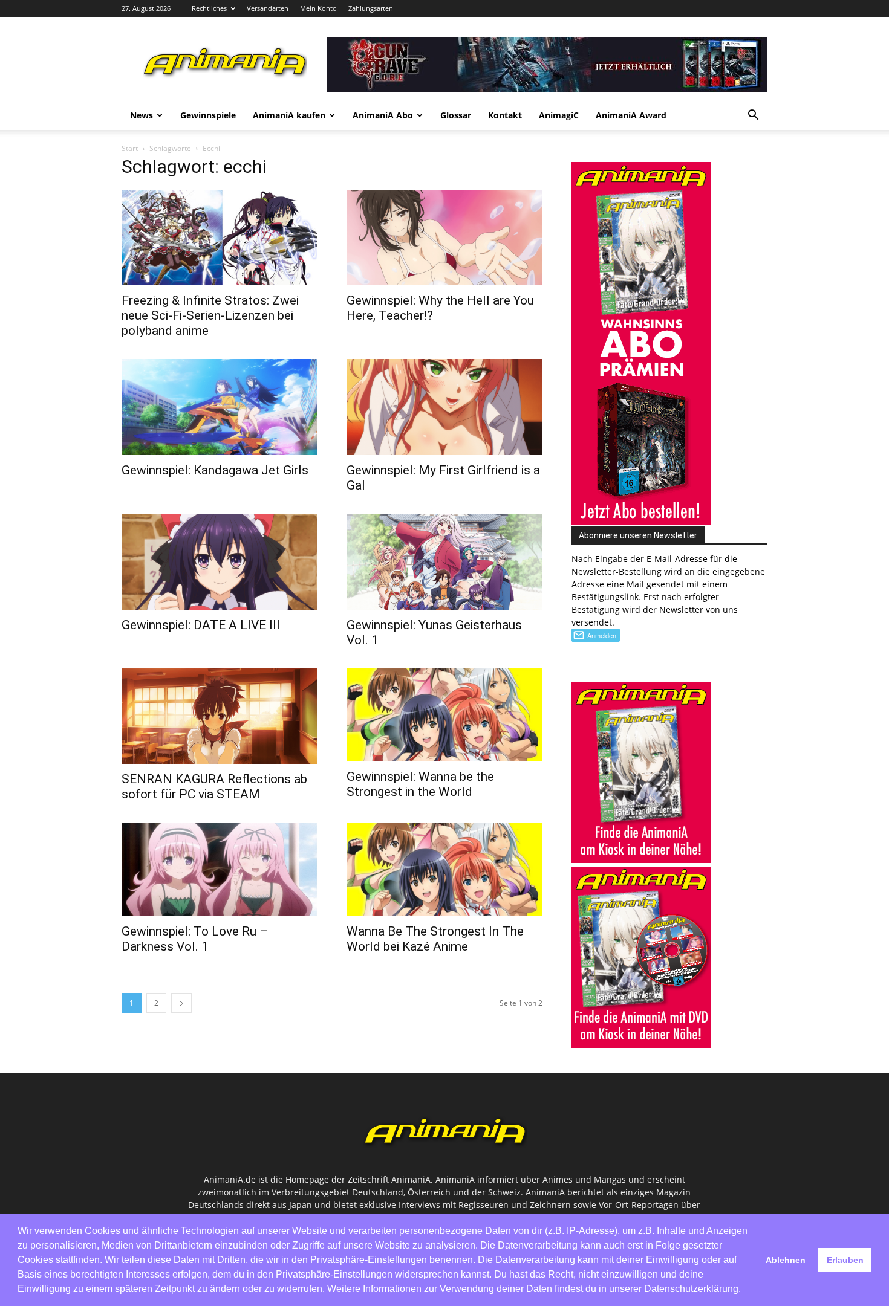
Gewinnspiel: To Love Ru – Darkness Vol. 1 (195, 939)
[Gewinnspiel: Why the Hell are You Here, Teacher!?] (444, 238)
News (141, 115)
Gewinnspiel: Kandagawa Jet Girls (215, 470)
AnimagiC (559, 115)
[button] (752, 116)
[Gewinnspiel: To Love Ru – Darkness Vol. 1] (220, 869)
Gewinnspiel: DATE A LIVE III (201, 625)
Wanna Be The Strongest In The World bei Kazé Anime (435, 939)
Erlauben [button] (845, 1260)
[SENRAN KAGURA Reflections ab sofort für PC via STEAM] (220, 716)
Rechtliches (209, 8)
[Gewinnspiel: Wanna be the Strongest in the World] (444, 714)
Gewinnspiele (208, 115)
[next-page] (181, 1003)
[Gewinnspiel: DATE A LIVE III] (220, 562)
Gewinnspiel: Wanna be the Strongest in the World (420, 784)
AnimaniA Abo (383, 115)
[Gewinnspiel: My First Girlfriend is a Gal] (444, 407)
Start (130, 148)
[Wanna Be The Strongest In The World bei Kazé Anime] (444, 869)
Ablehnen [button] (786, 1260)
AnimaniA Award (631, 115)
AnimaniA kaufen (289, 115)
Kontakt (505, 115)
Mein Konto (318, 8)
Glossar (455, 115)
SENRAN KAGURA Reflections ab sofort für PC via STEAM (214, 786)
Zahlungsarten (370, 8)
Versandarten (267, 8)
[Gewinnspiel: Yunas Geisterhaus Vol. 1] (444, 562)
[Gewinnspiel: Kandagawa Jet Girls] (220, 407)
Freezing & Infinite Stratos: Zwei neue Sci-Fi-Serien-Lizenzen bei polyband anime (210, 315)
